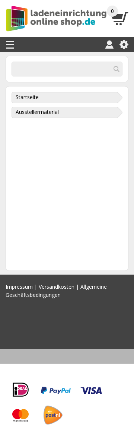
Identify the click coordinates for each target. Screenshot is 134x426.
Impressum (19, 286)
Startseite (27, 97)
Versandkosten (56, 286)
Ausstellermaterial (37, 111)
